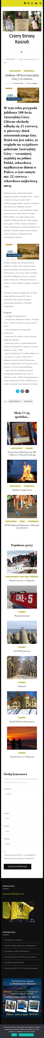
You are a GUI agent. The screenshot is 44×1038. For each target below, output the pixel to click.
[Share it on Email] (22, 391)
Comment (7, 789)
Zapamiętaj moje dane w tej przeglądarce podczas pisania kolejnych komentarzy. (20, 856)
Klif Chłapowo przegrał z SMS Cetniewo (16, 951)
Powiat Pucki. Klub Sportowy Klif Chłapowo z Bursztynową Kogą (22, 453)
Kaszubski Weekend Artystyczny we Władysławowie (20, 945)
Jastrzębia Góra (28, 401)
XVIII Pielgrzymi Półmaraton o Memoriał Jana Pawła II (22, 526)
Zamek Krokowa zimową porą (22, 721)
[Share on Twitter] (18, 391)
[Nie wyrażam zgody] (41, 1031)
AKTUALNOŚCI (15, 71)
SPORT (22, 521)
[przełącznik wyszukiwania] (40, 3)
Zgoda (14, 1035)
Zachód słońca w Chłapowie (22, 756)
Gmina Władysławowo (15, 401)
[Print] (27, 391)
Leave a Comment (31, 83)
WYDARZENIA (29, 71)
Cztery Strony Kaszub (22, 38)
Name (6, 813)
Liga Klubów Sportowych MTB (14, 962)
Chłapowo (22, 686)
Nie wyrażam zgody (26, 1035)
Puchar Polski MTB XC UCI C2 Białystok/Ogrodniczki (21, 968)
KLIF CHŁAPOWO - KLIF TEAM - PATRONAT (22, 576)
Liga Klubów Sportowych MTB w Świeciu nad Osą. (20, 957)
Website (7, 839)
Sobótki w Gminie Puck (22, 489)
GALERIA (29, 448)
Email (6, 826)
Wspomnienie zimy (22, 615)
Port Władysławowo (22, 651)
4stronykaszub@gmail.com (13, 894)
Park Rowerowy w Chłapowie (21, 580)
